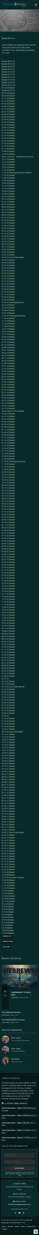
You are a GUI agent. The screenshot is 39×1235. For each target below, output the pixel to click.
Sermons (10, 1226)
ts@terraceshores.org (24, 1204)
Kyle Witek (15, 1059)
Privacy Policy (16, 1223)
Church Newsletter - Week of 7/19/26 (16, 1138)
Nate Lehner (16, 1038)
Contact (4, 1229)
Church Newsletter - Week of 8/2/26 (15, 1123)
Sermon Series (8, 941)
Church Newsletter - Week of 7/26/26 (16, 1130)
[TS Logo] (14, 4)
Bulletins (6, 947)
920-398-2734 (12, 1204)
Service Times (20, 1184)
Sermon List (7, 936)
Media (17, 1226)
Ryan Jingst (16, 1048)
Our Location (20, 1194)
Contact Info (20, 1201)
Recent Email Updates (17, 1103)
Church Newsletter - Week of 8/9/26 (15, 1115)
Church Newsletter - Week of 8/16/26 (16, 1108)
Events (23, 1226)
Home (4, 1226)
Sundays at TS (31, 1226)
